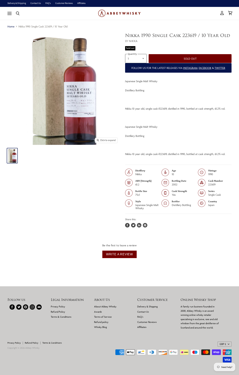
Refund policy (101, 321)
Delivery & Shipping (16, 3)
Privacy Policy (58, 306)
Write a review (119, 254)
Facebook (205, 67)
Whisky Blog (100, 327)
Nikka (133, 41)
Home (10, 26)
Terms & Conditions (61, 316)
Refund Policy (58, 311)
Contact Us (35, 3)
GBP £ (223, 344)
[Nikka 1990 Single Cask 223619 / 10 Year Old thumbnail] (12, 155)
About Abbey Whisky (105, 306)
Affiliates (81, 3)
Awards (98, 311)
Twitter (220, 67)
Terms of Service (103, 316)
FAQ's (48, 3)
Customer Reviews (64, 3)
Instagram (190, 67)
